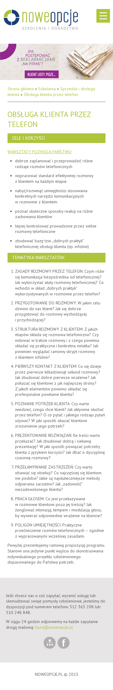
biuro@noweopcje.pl (54, 627)
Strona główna (21, 88)
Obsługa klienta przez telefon (51, 94)
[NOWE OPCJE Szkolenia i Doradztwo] (40, 18)
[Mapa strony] (50, 647)
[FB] (63, 647)
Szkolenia (47, 88)
